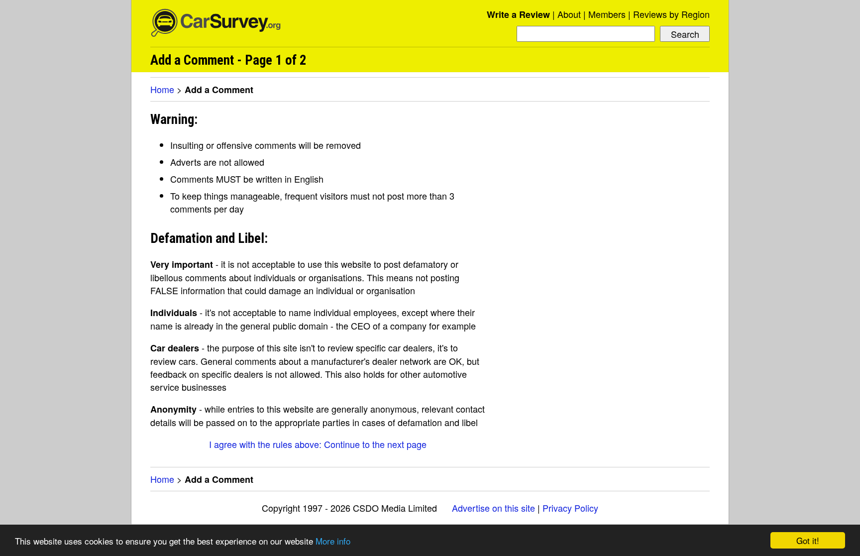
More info (333, 541)
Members (607, 13)
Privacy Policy (570, 507)
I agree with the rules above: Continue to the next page (318, 444)
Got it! (807, 540)
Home (162, 89)
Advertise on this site (493, 507)
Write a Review (518, 14)
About (569, 13)
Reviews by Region (671, 13)
